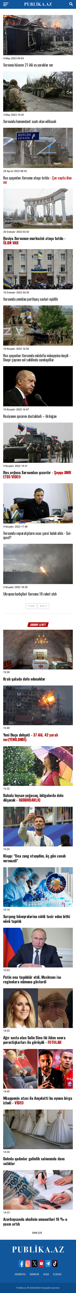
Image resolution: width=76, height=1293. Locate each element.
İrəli (43, 606)
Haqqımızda (20, 1274)
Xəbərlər (34, 1274)
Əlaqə (46, 1274)
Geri (31, 606)
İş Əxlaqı (57, 1274)
